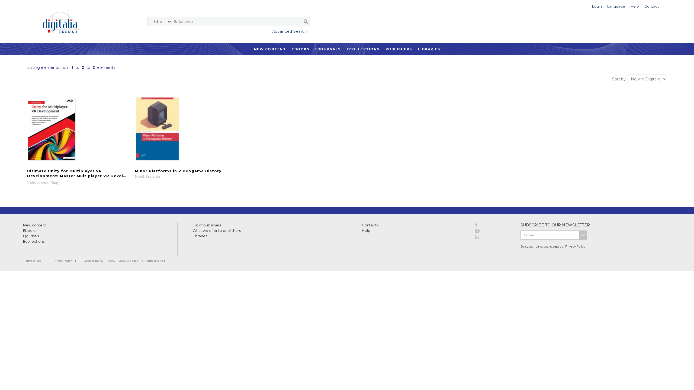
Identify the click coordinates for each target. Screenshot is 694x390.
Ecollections (363, 49)
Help (366, 230)
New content (34, 225)
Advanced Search (289, 31)
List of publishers (206, 225)
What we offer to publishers (216, 230)
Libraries (429, 49)
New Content (270, 49)
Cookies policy (93, 260)
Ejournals (328, 49)
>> (583, 235)
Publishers (398, 49)
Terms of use (32, 260)
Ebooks (300, 49)
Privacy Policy (575, 246)
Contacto (370, 225)
